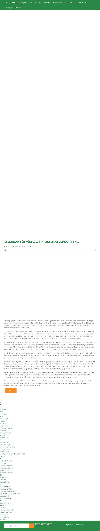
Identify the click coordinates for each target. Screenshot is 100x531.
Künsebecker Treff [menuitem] (6, 489)
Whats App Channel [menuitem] (6, 468)
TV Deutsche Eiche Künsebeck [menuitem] (10, 494)
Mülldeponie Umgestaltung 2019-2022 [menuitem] (13, 454)
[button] (50, 81)
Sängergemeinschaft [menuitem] (6, 426)
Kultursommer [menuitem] (4, 442)
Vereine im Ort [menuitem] (4, 483)
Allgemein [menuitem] (3, 409)
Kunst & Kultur (34, 2)
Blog (7, 2)
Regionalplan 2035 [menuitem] (6, 505)
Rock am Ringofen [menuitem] (6, 444)
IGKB (14, 246)
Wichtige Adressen (13, 7)
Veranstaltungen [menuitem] (5, 435)
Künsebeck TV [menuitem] (4, 452)
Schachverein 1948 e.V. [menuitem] (7, 491)
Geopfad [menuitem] (3, 480)
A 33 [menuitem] (1, 407)
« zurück (11, 390)
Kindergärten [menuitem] (4, 517)
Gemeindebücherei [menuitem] (6, 512)
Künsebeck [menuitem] (3, 477)
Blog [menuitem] (1, 403)
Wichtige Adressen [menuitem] (6, 499)
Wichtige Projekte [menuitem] (5, 433)
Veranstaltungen (19, 2)
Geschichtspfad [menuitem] (5, 449)
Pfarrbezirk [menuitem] (3, 423)
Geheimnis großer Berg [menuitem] (7, 447)
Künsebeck (57, 2)
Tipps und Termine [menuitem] (6, 428)
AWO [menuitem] (1, 412)
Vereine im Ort (80, 2)
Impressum (69, 525)
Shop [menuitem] (1, 475)
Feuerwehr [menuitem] (3, 414)
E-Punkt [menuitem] (2, 508)
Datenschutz (79, 525)
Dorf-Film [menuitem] (3, 463)
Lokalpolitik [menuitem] (3, 421)
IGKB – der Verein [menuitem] (6, 461)
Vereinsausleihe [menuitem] (5, 496)
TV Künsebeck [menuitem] (4, 430)
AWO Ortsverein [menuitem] (5, 487)
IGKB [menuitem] (1, 416)
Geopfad (68, 2)
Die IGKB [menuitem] (3, 457)
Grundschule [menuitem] (4, 515)
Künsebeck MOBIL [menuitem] (6, 470)
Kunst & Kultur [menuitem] (5, 439)
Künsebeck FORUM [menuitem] (6, 473)
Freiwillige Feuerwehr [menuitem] (7, 510)
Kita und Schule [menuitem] (5, 419)
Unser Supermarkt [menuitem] (6, 466)
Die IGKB (46, 2)
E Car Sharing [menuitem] (4, 503)
